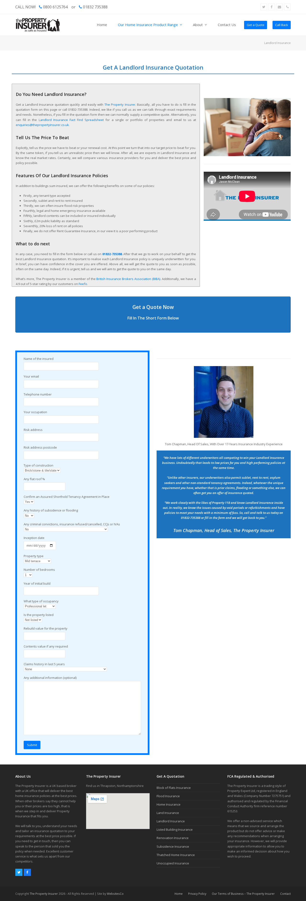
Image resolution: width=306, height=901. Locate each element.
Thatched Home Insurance (176, 855)
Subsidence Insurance (173, 846)
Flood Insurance (168, 796)
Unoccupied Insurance (173, 863)
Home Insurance (168, 804)
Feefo (83, 284)
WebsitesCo (115, 894)
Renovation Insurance (173, 838)
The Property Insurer (119, 104)
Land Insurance (168, 813)
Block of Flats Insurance (174, 788)
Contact (285, 894)
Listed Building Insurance (175, 829)
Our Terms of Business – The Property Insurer (243, 894)
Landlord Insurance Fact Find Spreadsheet (71, 120)
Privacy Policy (197, 894)
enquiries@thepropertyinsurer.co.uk (42, 125)
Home (179, 894)
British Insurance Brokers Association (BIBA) (128, 279)
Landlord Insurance (171, 821)
